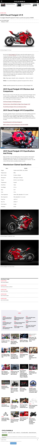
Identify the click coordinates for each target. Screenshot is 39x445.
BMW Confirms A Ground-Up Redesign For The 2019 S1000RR (15, 124)
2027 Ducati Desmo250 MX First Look (23, 390)
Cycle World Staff (5, 20)
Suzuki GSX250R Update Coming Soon (30, 318)
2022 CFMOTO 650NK (5, 295)
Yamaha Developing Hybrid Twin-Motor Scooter (19, 323)
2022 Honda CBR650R (4, 282)
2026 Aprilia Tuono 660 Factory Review (24, 356)
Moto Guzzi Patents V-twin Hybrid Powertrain (33, 406)
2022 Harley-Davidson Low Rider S (7, 286)
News (15, 321)
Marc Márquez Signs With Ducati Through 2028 (5, 373)
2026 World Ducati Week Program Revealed (24, 419)
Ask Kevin (13, 418)
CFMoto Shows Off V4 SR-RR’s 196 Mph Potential (15, 373)
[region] (19, 441)
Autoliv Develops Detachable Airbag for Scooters (5, 419)
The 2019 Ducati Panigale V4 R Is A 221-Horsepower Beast (14, 106)
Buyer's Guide (3, 280)
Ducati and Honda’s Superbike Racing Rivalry (15, 421)
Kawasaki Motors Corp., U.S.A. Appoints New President (7, 323)
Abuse (14, 432)
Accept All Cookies (13, 443)
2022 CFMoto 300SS (4, 291)
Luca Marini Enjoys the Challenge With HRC (6, 356)
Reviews (4, 326)
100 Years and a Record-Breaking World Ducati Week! (7, 318)
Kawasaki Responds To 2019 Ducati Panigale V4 (12, 121)
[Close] (37, 440)
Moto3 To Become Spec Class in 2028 (18, 327)
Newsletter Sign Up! (32, 432)
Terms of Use (10, 432)
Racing (15, 325)
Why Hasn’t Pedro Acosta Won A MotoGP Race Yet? (24, 406)
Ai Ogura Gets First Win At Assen (31, 322)
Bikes (15, 316)
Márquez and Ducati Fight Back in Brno (33, 373)
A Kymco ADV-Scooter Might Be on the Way (14, 407)
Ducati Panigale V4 (12, 54)
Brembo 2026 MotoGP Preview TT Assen (5, 387)
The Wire (4, 316)
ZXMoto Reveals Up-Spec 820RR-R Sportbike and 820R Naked (19, 318)
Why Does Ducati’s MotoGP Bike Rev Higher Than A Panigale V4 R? (16, 104)
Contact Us (18, 432)
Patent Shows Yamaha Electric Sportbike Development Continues (32, 421)
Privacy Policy (4, 432)
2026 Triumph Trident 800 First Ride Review (7, 328)
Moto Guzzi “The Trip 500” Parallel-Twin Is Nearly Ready (31, 326)
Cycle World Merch (24, 432)
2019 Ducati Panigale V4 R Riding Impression (12, 101)
